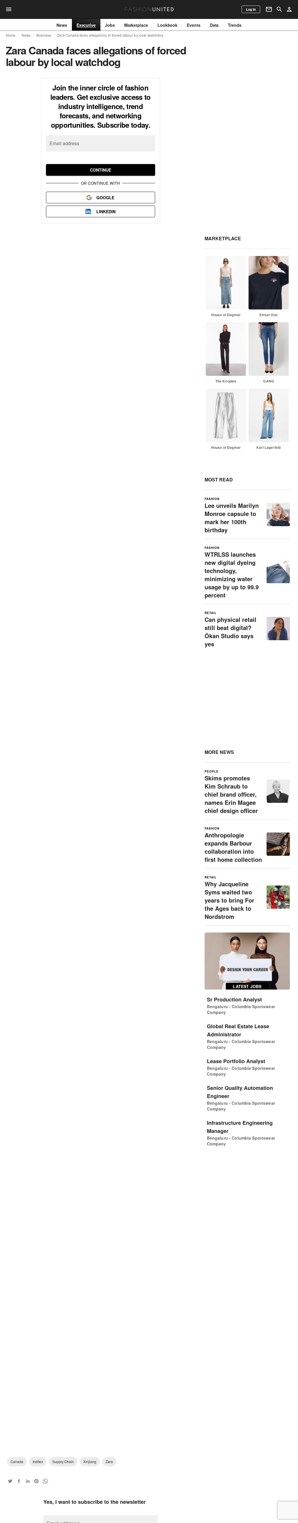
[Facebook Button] (19, 1481)
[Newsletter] (269, 9)
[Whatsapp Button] (45, 1481)
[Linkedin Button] (27, 1481)
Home (11, 35)
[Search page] (279, 9)
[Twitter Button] (10, 1481)
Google (105, 197)
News (26, 35)
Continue (100, 170)
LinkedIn (106, 211)
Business (43, 35)
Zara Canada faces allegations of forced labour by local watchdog (110, 35)
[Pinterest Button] (36, 1481)
